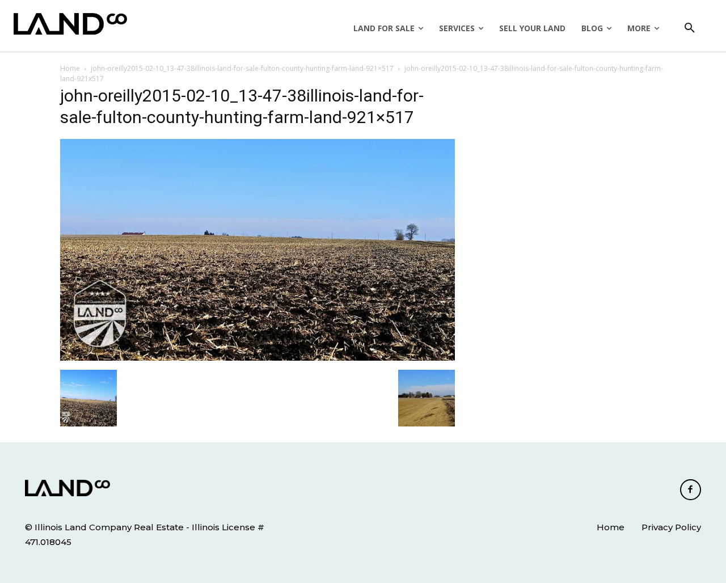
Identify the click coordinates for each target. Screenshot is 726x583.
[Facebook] (691, 490)
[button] (689, 28)
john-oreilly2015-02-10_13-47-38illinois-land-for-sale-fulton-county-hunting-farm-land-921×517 (242, 68)
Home (70, 68)
